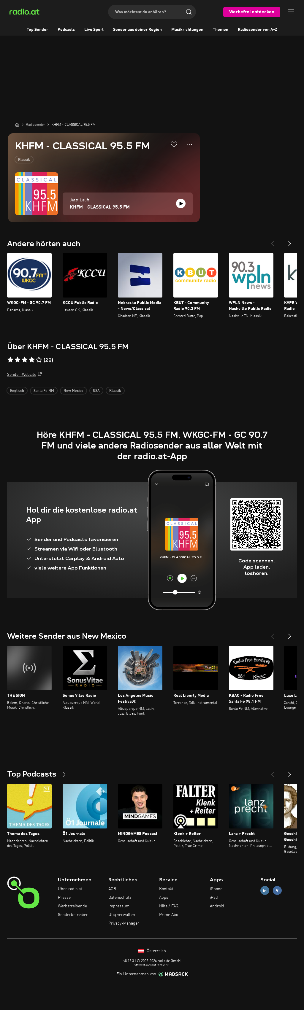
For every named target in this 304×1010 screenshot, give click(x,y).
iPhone (216, 889)
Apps (163, 898)
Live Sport (94, 30)
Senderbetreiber (73, 915)
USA (96, 391)
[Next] (290, 241)
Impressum (118, 906)
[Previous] (272, 241)
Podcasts (66, 30)
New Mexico (73, 391)
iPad (214, 898)
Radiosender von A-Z (257, 30)
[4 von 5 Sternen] (31, 359)
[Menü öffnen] (290, 11)
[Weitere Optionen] (189, 144)
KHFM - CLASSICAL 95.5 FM (100, 207)
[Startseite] (17, 124)
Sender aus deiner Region (137, 30)
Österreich (155, 951)
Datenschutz (119, 898)
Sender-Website (21, 375)
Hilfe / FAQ (168, 906)
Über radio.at (70, 889)
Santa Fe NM (44, 391)
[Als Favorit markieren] (174, 144)
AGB (112, 889)
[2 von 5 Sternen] (17, 359)
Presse (64, 898)
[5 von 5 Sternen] (38, 359)
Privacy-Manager (123, 923)
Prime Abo (168, 915)
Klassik (24, 160)
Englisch (17, 391)
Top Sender (37, 30)
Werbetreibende (72, 906)
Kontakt (166, 889)
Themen (220, 30)
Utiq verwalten (121, 915)
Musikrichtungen (187, 30)
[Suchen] (188, 11)
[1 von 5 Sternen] (10, 359)
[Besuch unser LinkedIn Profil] (264, 890)
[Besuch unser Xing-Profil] (277, 890)
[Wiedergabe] (181, 203)
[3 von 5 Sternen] (24, 359)
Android (217, 906)
